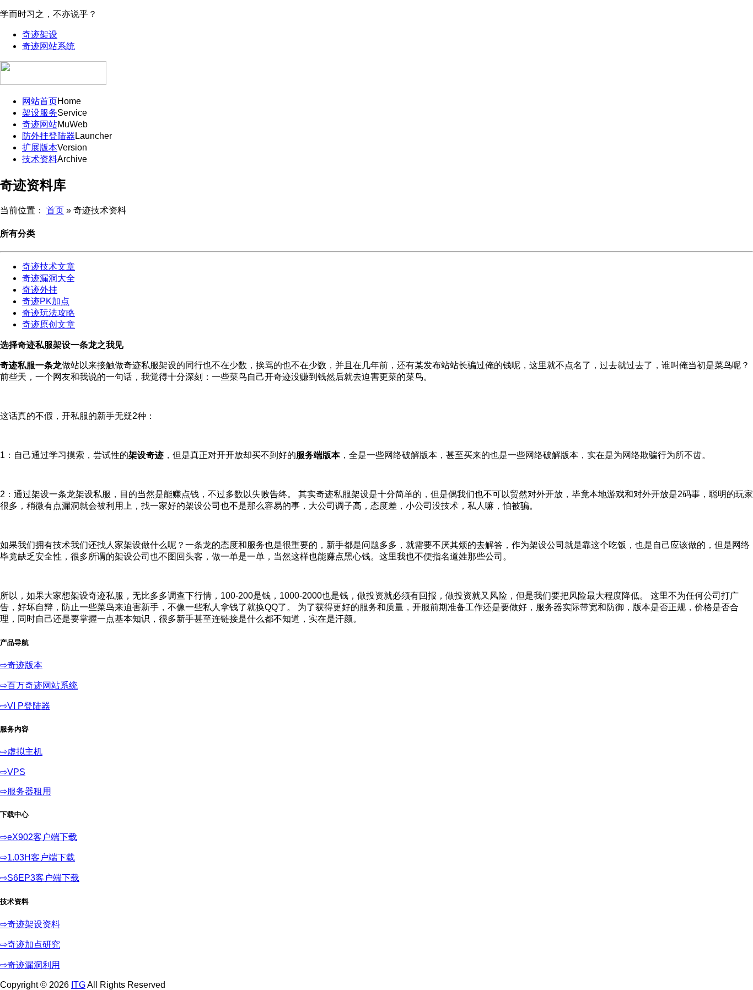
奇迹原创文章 (48, 324)
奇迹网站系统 (48, 46)
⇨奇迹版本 (21, 665)
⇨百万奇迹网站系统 (39, 685)
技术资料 (39, 159)
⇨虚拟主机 (21, 751)
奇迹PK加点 (45, 301)
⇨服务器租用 (25, 791)
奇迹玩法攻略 (48, 313)
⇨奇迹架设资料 (30, 924)
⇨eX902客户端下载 (38, 837)
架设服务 (39, 112)
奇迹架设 (39, 34)
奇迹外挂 (39, 289)
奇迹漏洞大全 (48, 278)
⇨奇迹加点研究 (30, 944)
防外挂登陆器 (48, 136)
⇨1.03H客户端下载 (37, 857)
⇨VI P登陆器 (25, 706)
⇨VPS (12, 772)
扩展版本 (39, 147)
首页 (55, 210)
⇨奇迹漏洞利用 (30, 965)
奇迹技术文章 (48, 266)
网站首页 (39, 101)
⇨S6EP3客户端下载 (39, 878)
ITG (78, 984)
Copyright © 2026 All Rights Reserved (82, 984)
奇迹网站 (39, 124)
